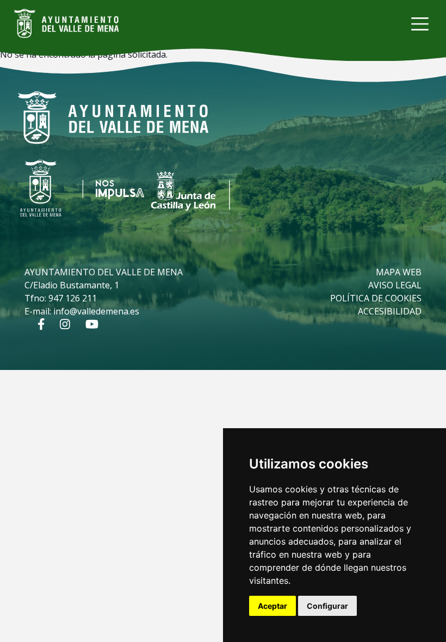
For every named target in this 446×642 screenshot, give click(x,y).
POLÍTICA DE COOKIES (376, 298)
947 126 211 (72, 298)
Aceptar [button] (272, 605)
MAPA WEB (399, 272)
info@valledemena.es (96, 311)
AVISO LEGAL (395, 285)
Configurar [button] (327, 605)
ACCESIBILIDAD (390, 311)
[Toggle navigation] (419, 24)
